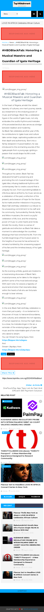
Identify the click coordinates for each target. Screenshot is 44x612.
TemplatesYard (31, 609)
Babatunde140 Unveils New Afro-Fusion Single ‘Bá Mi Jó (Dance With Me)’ (26, 527)
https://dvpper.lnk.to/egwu (14, 340)
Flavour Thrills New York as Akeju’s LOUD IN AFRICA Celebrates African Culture (26, 515)
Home (4, 42)
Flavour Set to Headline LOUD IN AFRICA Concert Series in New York (20, 485)
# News (11, 354)
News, (7, 68)
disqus (22, 497)
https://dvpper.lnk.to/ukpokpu (16, 350)
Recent (8, 505)
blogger (8, 497)
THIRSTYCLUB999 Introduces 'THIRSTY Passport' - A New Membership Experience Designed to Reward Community (20, 455)
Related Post (8, 395)
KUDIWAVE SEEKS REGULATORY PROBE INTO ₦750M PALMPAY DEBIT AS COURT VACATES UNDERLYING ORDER (20, 422)
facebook (35, 497)
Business (8, 401)
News (11, 42)
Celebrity (6, 466)
